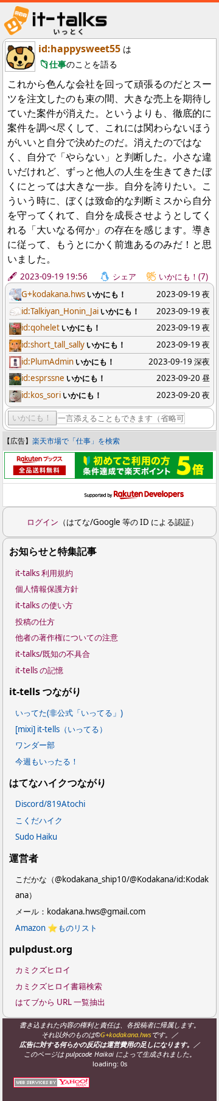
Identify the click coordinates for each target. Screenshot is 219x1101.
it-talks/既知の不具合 (52, 653)
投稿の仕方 (35, 621)
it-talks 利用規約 (44, 573)
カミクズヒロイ (43, 969)
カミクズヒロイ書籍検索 (58, 986)
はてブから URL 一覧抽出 (60, 1001)
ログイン (42, 521)
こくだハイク (39, 820)
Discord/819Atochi (50, 803)
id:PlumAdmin (47, 361)
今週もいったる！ (46, 761)
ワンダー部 (35, 744)
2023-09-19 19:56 (54, 276)
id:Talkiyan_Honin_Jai (60, 311)
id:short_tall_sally (53, 344)
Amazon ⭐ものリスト (56, 927)
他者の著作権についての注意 (66, 637)
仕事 (57, 64)
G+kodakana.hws (53, 294)
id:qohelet (40, 327)
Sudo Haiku (36, 836)
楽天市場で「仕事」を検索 (76, 441)
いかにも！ (32, 417)
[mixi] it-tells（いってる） (61, 729)
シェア (124, 276)
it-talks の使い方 (44, 605)
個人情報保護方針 (46, 588)
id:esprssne (42, 377)
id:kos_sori (41, 394)
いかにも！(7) (183, 276)
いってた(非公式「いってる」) (69, 712)
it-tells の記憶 (39, 670)
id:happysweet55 (79, 48)
